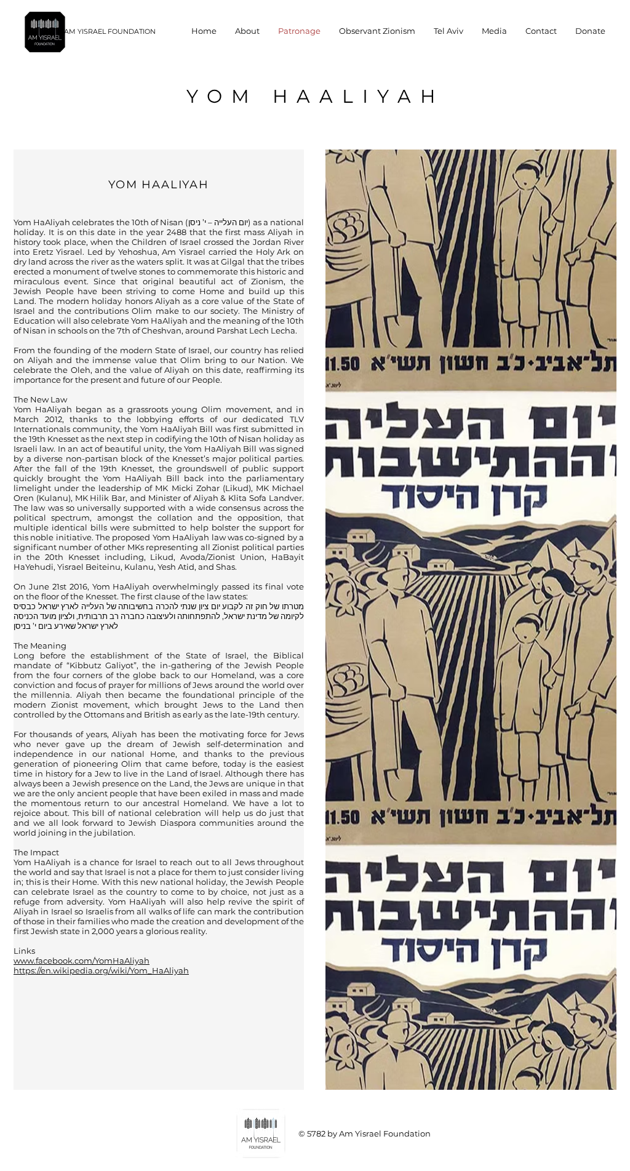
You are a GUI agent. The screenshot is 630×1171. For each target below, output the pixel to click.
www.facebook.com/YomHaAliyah (82, 960)
